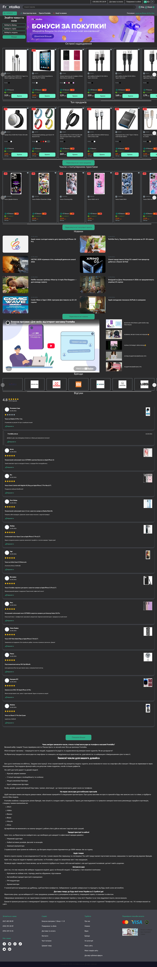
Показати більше (78, 737)
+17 (48, 141)
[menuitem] (145, 2)
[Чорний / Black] (39, 141)
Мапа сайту (89, 946)
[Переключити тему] (152, 1)
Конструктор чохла (29, 13)
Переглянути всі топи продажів (78, 163)
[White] (64, 83)
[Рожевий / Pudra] (46, 141)
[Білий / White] (37, 141)
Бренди (87, 936)
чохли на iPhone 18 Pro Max (144, 13)
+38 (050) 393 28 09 (99, 2)
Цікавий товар (47, 946)
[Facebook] (4, 943)
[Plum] (67, 83)
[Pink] (69, 83)
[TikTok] (20, 943)
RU (148, 2)
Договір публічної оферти (93, 955)
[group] (90, 29)
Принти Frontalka (45, 13)
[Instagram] (15, 943)
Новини (87, 926)
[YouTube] (9, 943)
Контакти (45, 936)
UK (145, 2)
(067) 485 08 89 (8, 921)
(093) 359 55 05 (8, 931)
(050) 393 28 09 (8, 926)
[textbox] (14, 25)
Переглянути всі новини (78, 316)
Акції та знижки (61, 13)
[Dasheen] (73, 83)
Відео (86, 931)
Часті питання (46, 941)
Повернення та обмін (133, 2)
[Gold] (150, 141)
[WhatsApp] (9, 949)
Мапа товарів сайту (91, 950)
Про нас (87, 921)
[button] (93, 40)
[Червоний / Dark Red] (43, 141)
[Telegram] (4, 949)
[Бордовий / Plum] (41, 141)
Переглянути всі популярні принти (78, 227)
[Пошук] (134, 7)
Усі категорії (89, 941)
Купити (19, 96)
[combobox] (14, 25)
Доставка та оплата (116, 2)
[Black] (71, 83)
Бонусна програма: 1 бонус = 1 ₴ (53, 921)
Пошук (14, 37)
